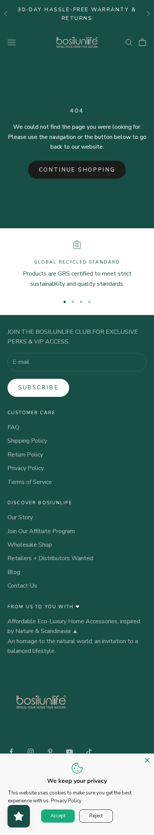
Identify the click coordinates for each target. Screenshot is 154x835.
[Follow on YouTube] (69, 751)
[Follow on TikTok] (89, 751)
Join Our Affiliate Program (41, 531)
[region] (77, 264)
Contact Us (22, 586)
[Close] (147, 760)
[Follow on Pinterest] (50, 751)
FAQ (13, 427)
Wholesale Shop (29, 545)
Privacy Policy (25, 468)
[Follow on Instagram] (30, 751)
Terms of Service (29, 482)
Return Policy (25, 455)
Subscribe (38, 387)
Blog (13, 572)
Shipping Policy (27, 441)
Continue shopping (77, 169)
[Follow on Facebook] (11, 751)
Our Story (20, 517)
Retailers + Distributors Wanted (50, 558)
